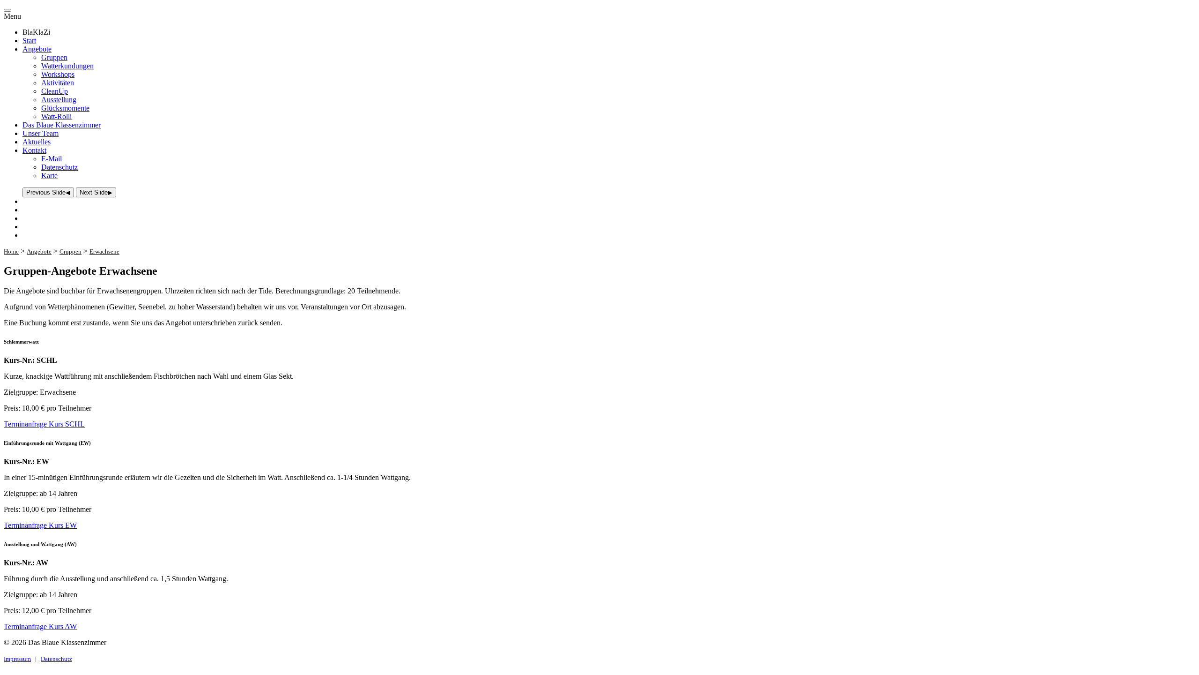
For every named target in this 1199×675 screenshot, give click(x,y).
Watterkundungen (67, 66)
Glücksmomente (65, 108)
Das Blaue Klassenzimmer (61, 125)
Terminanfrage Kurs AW (40, 626)
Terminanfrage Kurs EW (40, 525)
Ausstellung (58, 100)
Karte (49, 176)
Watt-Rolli (56, 116)
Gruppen (54, 57)
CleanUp (54, 91)
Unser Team (40, 133)
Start (29, 41)
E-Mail (51, 159)
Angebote (37, 49)
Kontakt (34, 150)
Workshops (57, 74)
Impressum (17, 658)
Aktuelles (36, 142)
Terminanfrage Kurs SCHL (44, 424)
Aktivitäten (57, 83)
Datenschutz (59, 167)
